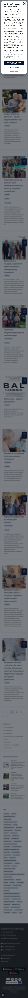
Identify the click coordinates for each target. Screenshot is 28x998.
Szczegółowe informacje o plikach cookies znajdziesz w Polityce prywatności (13, 56)
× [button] (24, 3)
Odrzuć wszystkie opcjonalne (14, 67)
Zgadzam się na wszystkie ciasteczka (14, 63)
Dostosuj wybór (14, 71)
